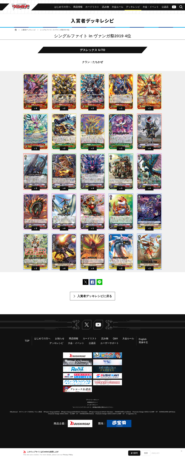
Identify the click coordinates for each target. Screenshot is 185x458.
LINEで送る (99, 282)
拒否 (146, 453)
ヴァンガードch (174, 7)
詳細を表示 (156, 453)
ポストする (85, 282)
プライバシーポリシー (92, 399)
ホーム (15, 30)
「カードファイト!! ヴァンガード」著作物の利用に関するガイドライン (92, 407)
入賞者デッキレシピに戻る (94, 296)
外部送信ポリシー (92, 402)
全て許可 (134, 453)
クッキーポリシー (92, 405)
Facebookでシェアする (92, 282)
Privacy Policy (68, 455)
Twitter (86, 324)
